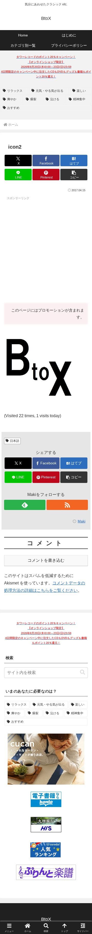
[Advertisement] (46, 248)
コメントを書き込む (46, 560)
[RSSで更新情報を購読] (67, 505)
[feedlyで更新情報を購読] (24, 505)
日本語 (14, 441)
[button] (74, 174)
